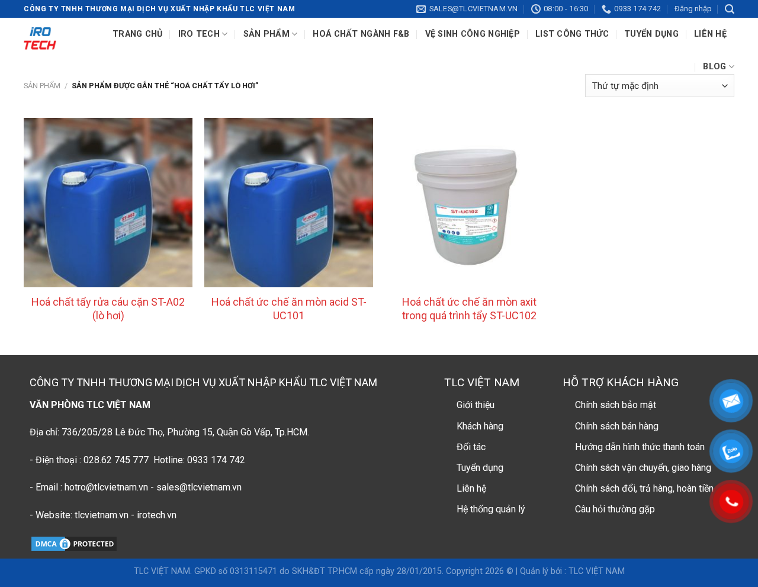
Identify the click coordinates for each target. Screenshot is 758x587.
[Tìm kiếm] (729, 9)
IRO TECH (199, 34)
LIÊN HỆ (710, 34)
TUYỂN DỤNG (651, 34)
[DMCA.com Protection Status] (74, 542)
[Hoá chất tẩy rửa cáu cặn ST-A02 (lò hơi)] (108, 202)
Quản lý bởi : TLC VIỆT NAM (572, 571)
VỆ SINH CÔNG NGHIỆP (472, 34)
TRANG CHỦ (138, 34)
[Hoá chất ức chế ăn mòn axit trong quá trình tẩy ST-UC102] (469, 202)
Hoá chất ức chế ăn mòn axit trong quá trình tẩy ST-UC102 (469, 309)
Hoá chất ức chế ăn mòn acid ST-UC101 (289, 309)
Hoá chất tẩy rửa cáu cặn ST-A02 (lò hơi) (108, 309)
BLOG (714, 67)
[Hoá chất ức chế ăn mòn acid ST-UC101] (288, 202)
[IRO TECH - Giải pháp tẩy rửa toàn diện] (40, 39)
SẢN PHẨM (266, 34)
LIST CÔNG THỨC (572, 34)
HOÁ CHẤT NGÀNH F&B (361, 34)
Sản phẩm (42, 85)
